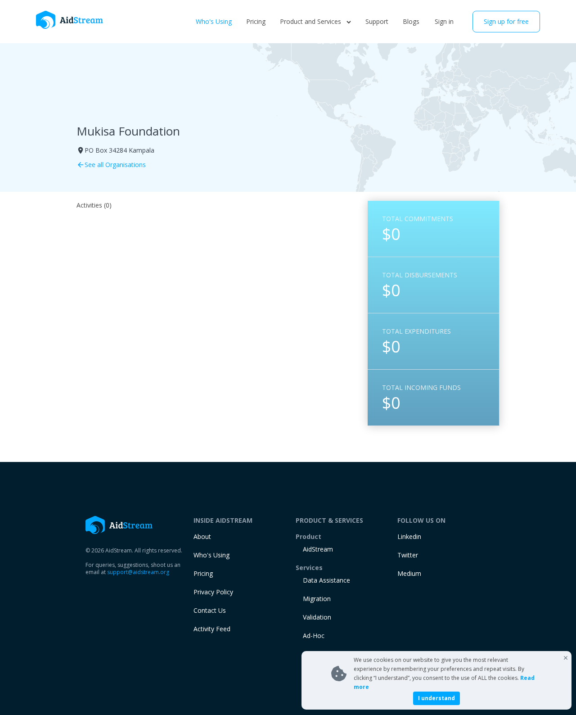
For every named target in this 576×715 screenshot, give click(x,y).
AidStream (318, 549)
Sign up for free (506, 21)
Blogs (411, 21)
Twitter (407, 555)
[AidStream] (119, 525)
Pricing (256, 21)
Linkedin (409, 536)
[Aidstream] (70, 20)
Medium (409, 573)
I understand (436, 698)
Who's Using (214, 21)
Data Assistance (326, 580)
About (202, 536)
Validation (317, 617)
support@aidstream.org (138, 572)
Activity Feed (212, 628)
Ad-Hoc (313, 635)
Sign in (444, 21)
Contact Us (210, 610)
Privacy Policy (213, 592)
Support (376, 21)
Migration (317, 598)
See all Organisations (111, 164)
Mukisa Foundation (128, 131)
